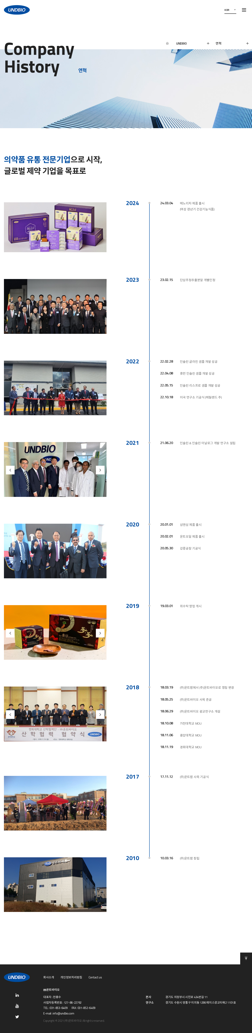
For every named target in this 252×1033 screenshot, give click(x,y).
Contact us (95, 977)
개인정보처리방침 (71, 977)
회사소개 (48, 977)
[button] (10, 470)
